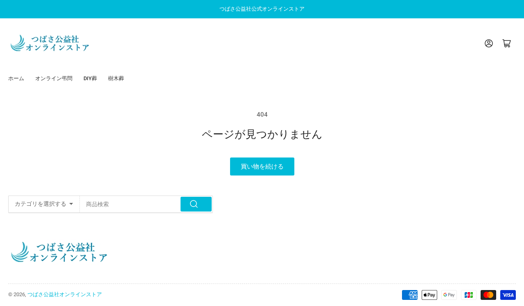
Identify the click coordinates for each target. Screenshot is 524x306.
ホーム (16, 78)
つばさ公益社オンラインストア (64, 294)
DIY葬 (90, 78)
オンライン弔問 (53, 78)
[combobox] (146, 204)
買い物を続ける (262, 166)
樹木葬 (116, 78)
